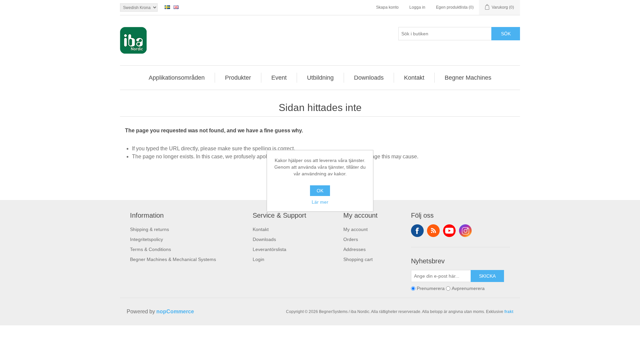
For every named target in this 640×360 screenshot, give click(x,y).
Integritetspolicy (146, 239)
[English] (176, 7)
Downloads (264, 239)
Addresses (354, 249)
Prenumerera (431, 288)
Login (258, 259)
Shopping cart (358, 259)
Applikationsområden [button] (177, 77)
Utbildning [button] (320, 77)
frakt (508, 311)
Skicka (487, 276)
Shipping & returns (149, 229)
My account (355, 229)
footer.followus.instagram (465, 230)
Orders (350, 239)
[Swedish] (167, 7)
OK (320, 190)
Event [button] (279, 77)
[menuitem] (177, 78)
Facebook (417, 230)
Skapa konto (387, 7)
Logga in (417, 7)
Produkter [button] (238, 77)
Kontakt (261, 229)
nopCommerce (175, 311)
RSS (433, 230)
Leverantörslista (269, 249)
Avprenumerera (468, 288)
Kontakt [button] (414, 77)
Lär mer (320, 202)
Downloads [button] (369, 77)
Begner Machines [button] (468, 77)
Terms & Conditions (150, 249)
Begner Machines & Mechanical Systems (173, 259)
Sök (506, 33)
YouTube (449, 230)
